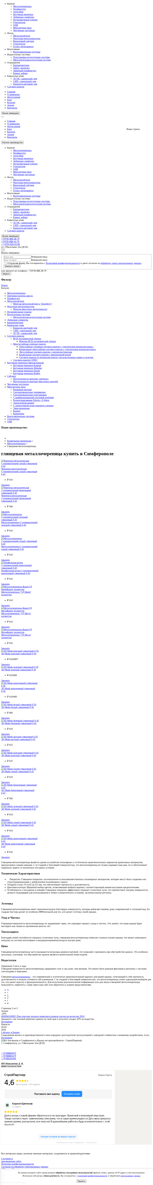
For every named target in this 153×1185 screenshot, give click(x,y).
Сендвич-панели (15, 86)
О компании (13, 94)
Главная (11, 91)
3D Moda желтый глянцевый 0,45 (18, 739)
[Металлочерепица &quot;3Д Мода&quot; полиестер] (20, 611)
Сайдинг (11, 376)
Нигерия (145, 129)
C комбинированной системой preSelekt (33, 397)
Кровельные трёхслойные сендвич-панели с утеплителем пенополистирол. (57, 349)
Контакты (12, 108)
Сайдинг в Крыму (10, 1032)
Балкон (16, 411)
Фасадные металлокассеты (26, 38)
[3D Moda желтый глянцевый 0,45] (19, 736)
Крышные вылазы (22, 389)
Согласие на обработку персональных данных (24, 1166)
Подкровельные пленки (25, 19)
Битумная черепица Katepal (27, 365)
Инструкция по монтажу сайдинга (30, 379)
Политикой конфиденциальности (63, 263)
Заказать (5, 485)
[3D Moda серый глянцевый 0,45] (18, 822)
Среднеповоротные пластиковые (30, 395)
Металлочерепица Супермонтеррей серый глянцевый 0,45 (19, 547)
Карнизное (18, 413)
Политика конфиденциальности (17, 1164)
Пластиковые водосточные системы (31, 57)
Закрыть (6, 274)
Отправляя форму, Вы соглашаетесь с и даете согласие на (74, 263)
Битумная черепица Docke (26, 371)
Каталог (11, 102)
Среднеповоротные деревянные (29, 392)
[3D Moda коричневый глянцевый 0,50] (20, 686)
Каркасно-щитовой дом (25, 84)
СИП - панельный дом (24, 81)
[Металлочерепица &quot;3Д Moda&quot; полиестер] (20, 589)
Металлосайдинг (21, 36)
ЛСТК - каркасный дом (25, 78)
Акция (10, 105)
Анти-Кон (18, 11)
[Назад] (7, 992)
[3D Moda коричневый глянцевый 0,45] (20, 841)
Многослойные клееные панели (29, 344)
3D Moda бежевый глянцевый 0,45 (18, 723)
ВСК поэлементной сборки (27, 338)
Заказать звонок (12, 266)
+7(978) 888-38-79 (10, 239)
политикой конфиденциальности (92, 1176)
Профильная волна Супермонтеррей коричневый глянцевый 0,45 (19, 572)
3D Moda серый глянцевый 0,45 (17, 825)
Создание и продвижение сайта (11, 1160)
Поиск (4, 285)
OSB (15, 25)
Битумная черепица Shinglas (27, 368)
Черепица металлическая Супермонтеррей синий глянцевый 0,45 (19, 471)
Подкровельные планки (19, 312)
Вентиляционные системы (26, 52)
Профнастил (19, 9)
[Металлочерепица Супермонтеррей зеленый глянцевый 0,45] (20, 519)
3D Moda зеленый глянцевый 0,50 (18, 669)
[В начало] (8, 990)
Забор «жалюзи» (21, 68)
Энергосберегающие (23, 403)
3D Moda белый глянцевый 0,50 (17, 707)
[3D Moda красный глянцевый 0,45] (20, 753)
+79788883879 (8, 1053)
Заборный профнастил (24, 70)
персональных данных (130, 1176)
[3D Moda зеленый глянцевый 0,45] (19, 806)
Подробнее (6, 1021)
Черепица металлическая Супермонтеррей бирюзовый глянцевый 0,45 (16, 498)
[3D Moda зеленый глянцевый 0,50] (19, 667)
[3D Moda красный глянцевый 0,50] (20, 651)
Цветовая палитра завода (20, 296)
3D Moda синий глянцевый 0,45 (17, 771)
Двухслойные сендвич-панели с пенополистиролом (45, 352)
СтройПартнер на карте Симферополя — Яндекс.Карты (76, 1142)
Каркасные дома (15, 325)
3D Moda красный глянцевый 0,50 (18, 653)
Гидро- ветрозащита (23, 46)
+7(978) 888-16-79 (10, 241)
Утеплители (19, 22)
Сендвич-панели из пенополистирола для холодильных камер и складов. (56, 357)
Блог (9, 100)
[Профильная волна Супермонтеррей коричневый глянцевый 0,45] (20, 568)
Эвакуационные (21, 408)
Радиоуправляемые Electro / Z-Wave (31, 400)
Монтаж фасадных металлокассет (30, 309)
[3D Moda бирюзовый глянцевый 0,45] (20, 787)
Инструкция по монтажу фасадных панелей (35, 381)
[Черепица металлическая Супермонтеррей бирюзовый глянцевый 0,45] (20, 493)
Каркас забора (20, 73)
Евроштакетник (21, 65)
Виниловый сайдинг (23, 41)
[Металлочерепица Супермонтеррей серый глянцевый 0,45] (20, 544)
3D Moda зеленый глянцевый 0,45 (18, 809)
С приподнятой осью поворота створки (33, 405)
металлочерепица (21, 976)
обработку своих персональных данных (121, 263)
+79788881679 (8, 1056)
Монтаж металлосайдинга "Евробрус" (32, 304)
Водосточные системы (18, 314)
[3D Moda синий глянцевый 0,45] (18, 769)
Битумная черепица (23, 14)
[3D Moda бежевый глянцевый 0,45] (20, 720)
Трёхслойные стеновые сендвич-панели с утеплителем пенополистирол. (56, 346)
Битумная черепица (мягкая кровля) (25, 362)
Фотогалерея (13, 97)
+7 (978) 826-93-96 (10, 244)
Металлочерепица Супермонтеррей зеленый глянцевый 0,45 (19, 523)
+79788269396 (8, 1058)
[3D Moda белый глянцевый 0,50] (18, 704)
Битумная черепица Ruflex (26, 373)
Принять (81, 1181)
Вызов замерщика (10, 113)
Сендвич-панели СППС (25, 360)
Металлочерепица (22, 6)
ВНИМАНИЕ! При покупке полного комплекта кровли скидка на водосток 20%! (43, 1016)
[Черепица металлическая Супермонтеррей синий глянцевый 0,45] (20, 466)
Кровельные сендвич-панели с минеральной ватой (45, 354)
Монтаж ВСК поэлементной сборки (37, 341)
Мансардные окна (22, 27)
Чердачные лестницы (24, 30)
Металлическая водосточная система (32, 60)
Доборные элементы (23, 17)
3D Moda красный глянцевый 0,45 (18, 755)
